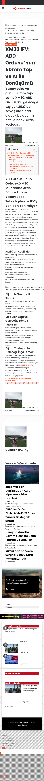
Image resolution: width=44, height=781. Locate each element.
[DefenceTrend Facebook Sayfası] (16, 383)
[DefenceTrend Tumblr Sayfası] (32, 383)
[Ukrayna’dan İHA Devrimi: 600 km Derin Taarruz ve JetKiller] (22, 529)
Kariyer (25, 722)
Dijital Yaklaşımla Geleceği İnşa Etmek (21, 172)
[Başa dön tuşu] (0, 753)
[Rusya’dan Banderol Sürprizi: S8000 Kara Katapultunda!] (22, 548)
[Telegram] (5, 751)
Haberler (18, 37)
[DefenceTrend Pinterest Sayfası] (28, 383)
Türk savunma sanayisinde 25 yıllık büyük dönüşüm (28, 658)
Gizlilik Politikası (7, 738)
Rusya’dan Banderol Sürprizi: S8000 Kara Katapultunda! (19, 555)
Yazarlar (32, 722)
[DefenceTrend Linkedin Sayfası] (24, 383)
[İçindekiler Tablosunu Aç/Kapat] (33, 150)
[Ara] (41, 9)
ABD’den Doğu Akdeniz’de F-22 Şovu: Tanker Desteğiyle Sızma (20, 515)
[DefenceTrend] (22, 8)
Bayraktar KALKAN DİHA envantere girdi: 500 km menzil (29, 636)
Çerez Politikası (7, 740)
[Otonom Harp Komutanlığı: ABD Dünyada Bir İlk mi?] (11, 652)
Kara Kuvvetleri (11, 44)
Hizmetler (19, 722)
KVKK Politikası (7, 745)
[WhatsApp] (4, 751)
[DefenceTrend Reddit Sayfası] (36, 383)
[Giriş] (7, 9)
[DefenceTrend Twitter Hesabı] (20, 383)
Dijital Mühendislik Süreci (19, 164)
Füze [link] (25, 260)
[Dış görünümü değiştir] (37, 9)
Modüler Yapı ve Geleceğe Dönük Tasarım (22, 167)
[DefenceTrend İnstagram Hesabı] (11, 383)
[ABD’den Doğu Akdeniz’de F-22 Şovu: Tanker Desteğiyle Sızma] (22, 506)
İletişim (25, 725)
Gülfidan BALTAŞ (28, 143)
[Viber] (6, 751)
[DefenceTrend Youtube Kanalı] (7, 383)
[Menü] (3, 9)
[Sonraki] (6, 712)
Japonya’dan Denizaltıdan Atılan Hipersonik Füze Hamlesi (18, 492)
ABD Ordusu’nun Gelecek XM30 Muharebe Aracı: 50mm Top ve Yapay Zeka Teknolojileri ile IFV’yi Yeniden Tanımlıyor (21, 156)
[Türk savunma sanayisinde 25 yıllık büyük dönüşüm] (11, 663)
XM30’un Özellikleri (17, 162)
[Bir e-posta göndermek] (35, 143)
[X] (2, 751)
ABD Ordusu (26, 365)
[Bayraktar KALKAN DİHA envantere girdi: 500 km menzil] (21, 631)
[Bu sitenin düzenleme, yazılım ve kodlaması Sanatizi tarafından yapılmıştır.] (8, 733)
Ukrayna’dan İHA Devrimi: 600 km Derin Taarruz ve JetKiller (20, 536)
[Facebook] (1, 751)
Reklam (19, 725)
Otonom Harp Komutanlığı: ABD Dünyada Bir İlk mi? (28, 647)
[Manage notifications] (4, 777)
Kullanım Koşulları (8, 743)
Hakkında (11, 722)
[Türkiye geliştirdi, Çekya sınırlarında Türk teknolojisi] (31, 691)
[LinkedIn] (6, 453)
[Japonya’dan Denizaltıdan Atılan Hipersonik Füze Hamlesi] (22, 484)
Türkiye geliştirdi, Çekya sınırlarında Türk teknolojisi (31, 696)
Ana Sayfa (11, 37)
